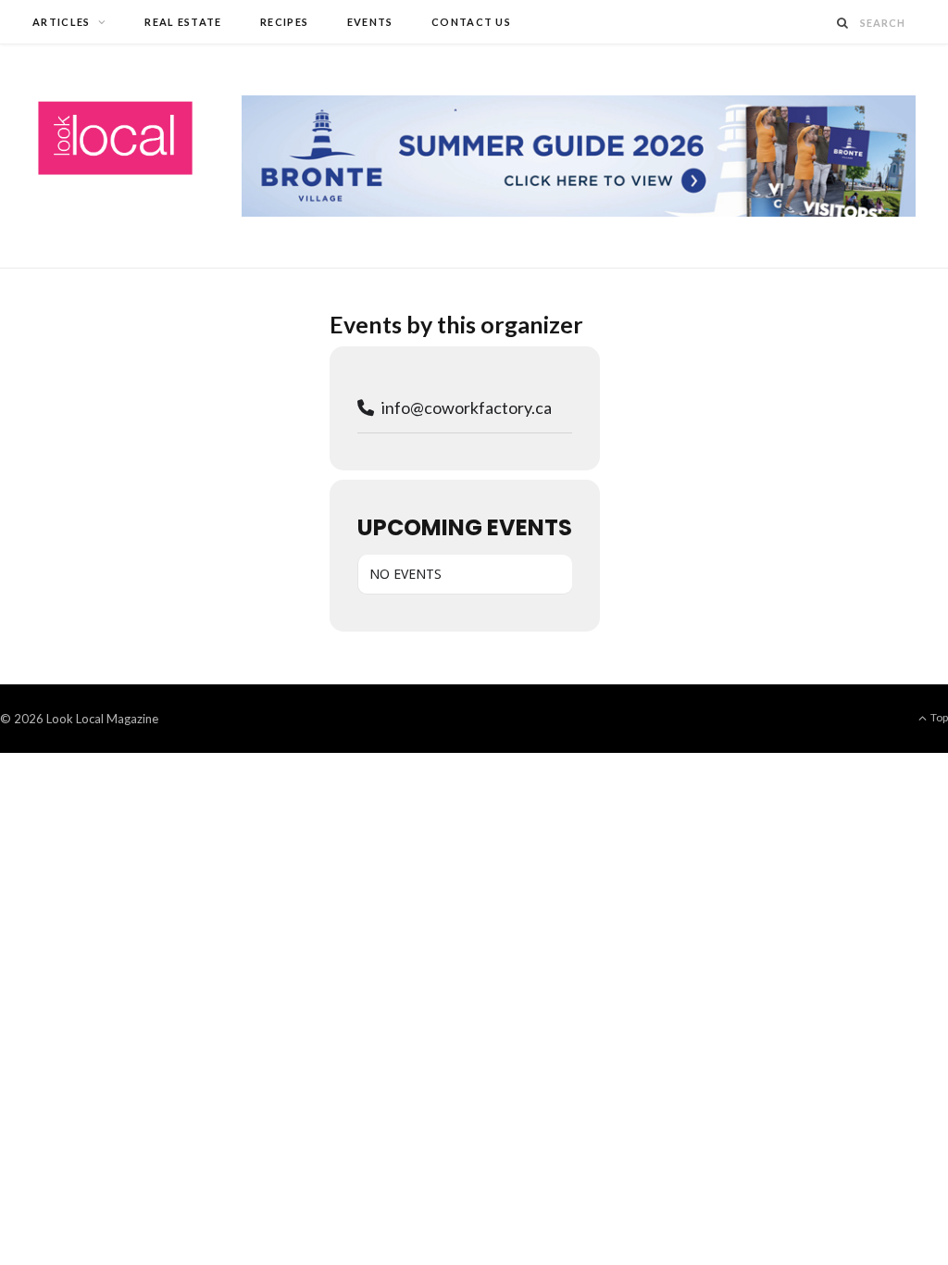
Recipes (284, 22)
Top (938, 717)
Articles (61, 22)
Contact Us (471, 22)
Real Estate (183, 22)
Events (370, 22)
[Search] (843, 23)
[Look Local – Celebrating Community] (115, 139)
